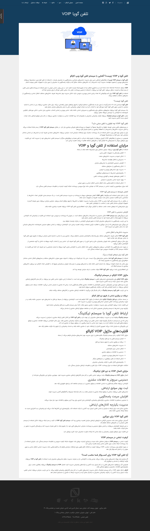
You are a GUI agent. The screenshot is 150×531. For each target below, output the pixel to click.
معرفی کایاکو (69, 3)
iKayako (120, 3)
